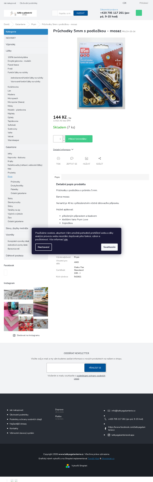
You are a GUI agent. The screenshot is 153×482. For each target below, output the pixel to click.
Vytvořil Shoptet (79, 465)
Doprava (59, 409)
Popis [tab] (57, 177)
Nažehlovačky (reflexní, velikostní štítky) (25, 165)
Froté (10, 68)
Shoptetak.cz (108, 458)
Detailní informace (62, 149)
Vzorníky (10, 234)
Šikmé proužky (14, 202)
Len (9, 91)
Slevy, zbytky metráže (17, 228)
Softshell (12, 125)
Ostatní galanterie (18, 193)
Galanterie (11, 147)
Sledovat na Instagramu (28, 335)
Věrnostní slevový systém (22, 433)
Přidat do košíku (77, 139)
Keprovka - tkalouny (16, 157)
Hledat (81, 13)
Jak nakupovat (10, 3)
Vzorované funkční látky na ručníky (25, 81)
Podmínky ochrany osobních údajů (26, 419)
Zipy (10, 217)
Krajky (10, 161)
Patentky (14, 189)
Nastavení (43, 247)
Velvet (10, 136)
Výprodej (10, 44)
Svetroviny (12, 129)
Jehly (10, 153)
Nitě (9, 169)
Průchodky (15, 182)
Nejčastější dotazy (18, 423)
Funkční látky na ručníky (18, 72)
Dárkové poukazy (14, 255)
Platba (58, 416)
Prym (10, 176)
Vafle (10, 132)
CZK (124, 3)
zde (66, 239)
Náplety (11, 113)
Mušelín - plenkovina (17, 110)
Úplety (11, 117)
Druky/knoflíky (17, 185)
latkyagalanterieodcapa (123, 435)
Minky (10, 106)
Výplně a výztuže (15, 214)
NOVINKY (11, 37)
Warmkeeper (13, 140)
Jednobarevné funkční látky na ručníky (27, 78)
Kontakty (14, 428)
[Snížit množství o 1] (63, 140)
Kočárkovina (13, 87)
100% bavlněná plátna (18, 57)
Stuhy (10, 198)
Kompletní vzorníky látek (18, 241)
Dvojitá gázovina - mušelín (19, 61)
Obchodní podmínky (28, 3)
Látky (9, 50)
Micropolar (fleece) (16, 102)
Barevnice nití (13, 249)
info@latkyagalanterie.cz (123, 410)
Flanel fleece (13, 65)
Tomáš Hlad (93, 458)
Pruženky (12, 172)
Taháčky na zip (14, 210)
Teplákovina (13, 121)
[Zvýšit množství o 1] (63, 137)
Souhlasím (109, 247)
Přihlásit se (95, 367)
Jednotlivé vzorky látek (17, 245)
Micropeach (13, 98)
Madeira (11, 94)
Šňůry (10, 206)
